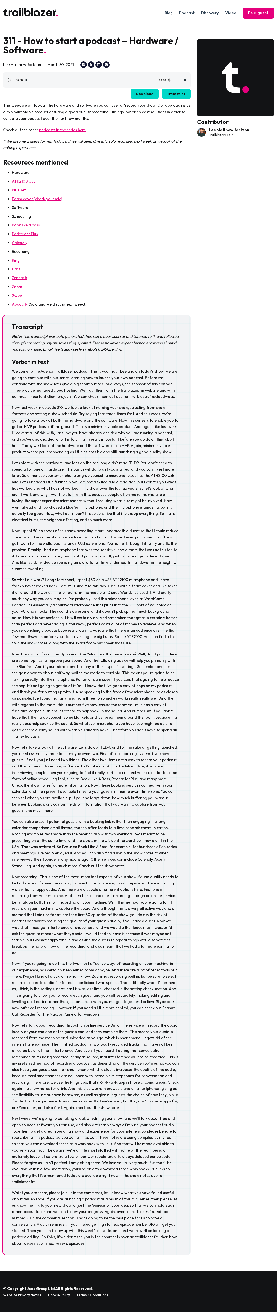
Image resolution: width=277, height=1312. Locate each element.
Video (230, 12)
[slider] (180, 80)
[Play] (10, 80)
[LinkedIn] (98, 64)
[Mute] (169, 80)
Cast (16, 268)
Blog (169, 12)
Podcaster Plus (25, 233)
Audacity (20, 304)
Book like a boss (26, 225)
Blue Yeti (19, 189)
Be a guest (258, 12)
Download (144, 93)
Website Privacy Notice (22, 1295)
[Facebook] (83, 64)
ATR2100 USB (24, 181)
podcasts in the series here (62, 129)
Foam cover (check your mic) (37, 198)
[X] (91, 64)
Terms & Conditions (92, 1295)
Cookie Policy (59, 1295)
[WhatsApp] (106, 64)
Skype (17, 295)
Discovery (210, 12)
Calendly (19, 242)
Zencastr (19, 277)
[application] (97, 80)
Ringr (16, 260)
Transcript (176, 93)
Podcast (187, 12)
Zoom (17, 286)
